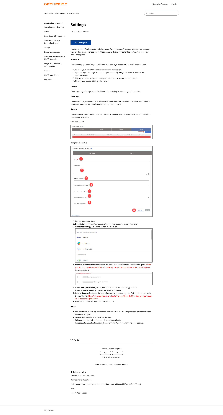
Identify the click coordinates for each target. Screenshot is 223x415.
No (117, 353)
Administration (74, 13)
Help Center (48, 13)
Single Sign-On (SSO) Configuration (53, 64)
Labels (46, 71)
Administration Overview (54, 27)
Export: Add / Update (79, 393)
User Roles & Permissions (55, 36)
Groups (47, 47)
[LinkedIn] (78, 340)
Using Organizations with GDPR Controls (54, 57)
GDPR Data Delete (51, 75)
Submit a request (121, 364)
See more (48, 79)
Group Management (52, 52)
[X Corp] (75, 340)
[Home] (55, 4)
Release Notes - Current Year (83, 375)
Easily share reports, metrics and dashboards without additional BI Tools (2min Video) (106, 384)
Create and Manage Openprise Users (52, 41)
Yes (105, 353)
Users (46, 31)
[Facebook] (72, 340)
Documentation (60, 13)
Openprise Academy (160, 4)
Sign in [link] (174, 4)
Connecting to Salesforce (81, 380)
